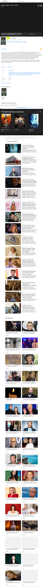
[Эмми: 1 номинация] (41, 49)
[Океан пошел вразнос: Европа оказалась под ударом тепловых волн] (30, 462)
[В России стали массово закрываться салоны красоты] (30, 511)
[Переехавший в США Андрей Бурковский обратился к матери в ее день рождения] (30, 428)
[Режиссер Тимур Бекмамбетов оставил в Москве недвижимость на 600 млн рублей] (30, 395)
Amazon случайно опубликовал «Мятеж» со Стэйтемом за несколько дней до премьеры (28, 307)
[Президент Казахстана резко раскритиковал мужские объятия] (30, 495)
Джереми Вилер (37, 73)
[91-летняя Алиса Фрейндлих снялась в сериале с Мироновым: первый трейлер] (30, 378)
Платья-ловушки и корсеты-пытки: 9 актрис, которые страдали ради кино (29, 296)
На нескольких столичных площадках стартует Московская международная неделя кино (29, 159)
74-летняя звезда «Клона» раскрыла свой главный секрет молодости (28, 227)
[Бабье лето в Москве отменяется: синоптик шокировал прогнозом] (13, 345)
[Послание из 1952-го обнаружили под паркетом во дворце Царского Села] (13, 362)
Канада (10, 76)
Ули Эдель (11, 70)
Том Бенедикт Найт (29, 73)
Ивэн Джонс (30, 72)
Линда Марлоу (30, 74)
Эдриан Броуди (11, 72)
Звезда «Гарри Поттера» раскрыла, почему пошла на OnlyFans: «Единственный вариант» (29, 204)
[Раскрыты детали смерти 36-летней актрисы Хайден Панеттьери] (13, 495)
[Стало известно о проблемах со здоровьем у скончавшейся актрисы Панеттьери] (30, 329)
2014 (7, 39)
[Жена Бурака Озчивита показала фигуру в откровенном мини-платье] (13, 528)
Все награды (3, 48)
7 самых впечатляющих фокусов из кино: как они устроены (28, 147)
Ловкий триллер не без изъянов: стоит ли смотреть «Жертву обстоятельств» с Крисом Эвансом (29, 193)
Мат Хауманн (36, 72)
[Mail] (3, 1)
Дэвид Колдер (24, 74)
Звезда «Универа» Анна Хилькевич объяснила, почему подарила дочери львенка (28, 261)
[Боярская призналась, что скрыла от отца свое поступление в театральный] (13, 561)
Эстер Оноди (15, 73)
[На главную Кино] (5, 1)
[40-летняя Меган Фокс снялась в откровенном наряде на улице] (13, 478)
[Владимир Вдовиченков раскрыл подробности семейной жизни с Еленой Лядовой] (13, 412)
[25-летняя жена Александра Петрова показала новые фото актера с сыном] (30, 545)
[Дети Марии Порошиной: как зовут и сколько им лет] (30, 362)
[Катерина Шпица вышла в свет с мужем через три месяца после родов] (30, 445)
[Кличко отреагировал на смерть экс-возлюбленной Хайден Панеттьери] (30, 578)
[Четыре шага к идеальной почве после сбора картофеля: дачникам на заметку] (30, 528)
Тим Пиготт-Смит (22, 73)
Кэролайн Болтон (12, 74)
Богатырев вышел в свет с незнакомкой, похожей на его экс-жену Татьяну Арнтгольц (29, 216)
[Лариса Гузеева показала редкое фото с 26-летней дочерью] (13, 428)
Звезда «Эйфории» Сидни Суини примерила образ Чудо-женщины (28, 250)
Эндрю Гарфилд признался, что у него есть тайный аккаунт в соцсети (29, 273)
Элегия (16, 129)
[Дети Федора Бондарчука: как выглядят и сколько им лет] (13, 445)
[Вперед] (41, 112)
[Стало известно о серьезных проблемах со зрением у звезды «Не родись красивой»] (30, 478)
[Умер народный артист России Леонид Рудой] (13, 395)
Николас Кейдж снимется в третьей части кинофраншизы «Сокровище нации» (29, 284)
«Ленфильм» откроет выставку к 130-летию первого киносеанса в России (27, 239)
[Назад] (38, 112)
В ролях (2, 72)
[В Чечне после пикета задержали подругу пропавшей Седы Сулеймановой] (13, 545)
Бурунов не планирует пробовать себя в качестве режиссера (29, 170)
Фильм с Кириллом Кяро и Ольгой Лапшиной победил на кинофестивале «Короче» (29, 181)
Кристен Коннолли (18, 72)
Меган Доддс (18, 74)
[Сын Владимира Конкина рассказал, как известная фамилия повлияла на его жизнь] (30, 412)
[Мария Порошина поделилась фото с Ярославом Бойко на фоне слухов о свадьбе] (30, 345)
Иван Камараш (25, 72)
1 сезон (2, 97)
